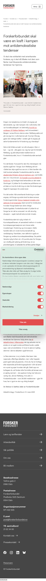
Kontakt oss (8, 535)
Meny (35, 6)
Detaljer (36, 315)
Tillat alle (23, 322)
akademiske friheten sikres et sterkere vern (18, 175)
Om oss (6, 457)
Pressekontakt (9, 542)
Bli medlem (8, 465)
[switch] (40, 293)
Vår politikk (8, 449)
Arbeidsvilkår (9, 442)
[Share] (39, 97)
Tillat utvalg (23, 329)
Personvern (8, 562)
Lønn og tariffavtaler (12, 434)
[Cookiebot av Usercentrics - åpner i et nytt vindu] (34, 250)
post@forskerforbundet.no (15, 519)
